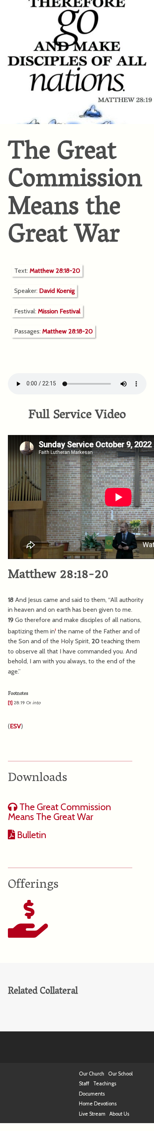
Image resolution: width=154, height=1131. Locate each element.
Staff (84, 1084)
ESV (15, 726)
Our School (120, 1074)
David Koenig (57, 290)
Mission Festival (59, 311)
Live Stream (92, 1114)
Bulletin (30, 834)
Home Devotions (97, 1104)
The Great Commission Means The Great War (59, 812)
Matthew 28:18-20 (55, 270)
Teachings (104, 1084)
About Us (119, 1114)
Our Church (91, 1074)
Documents (92, 1094)
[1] (10, 702)
